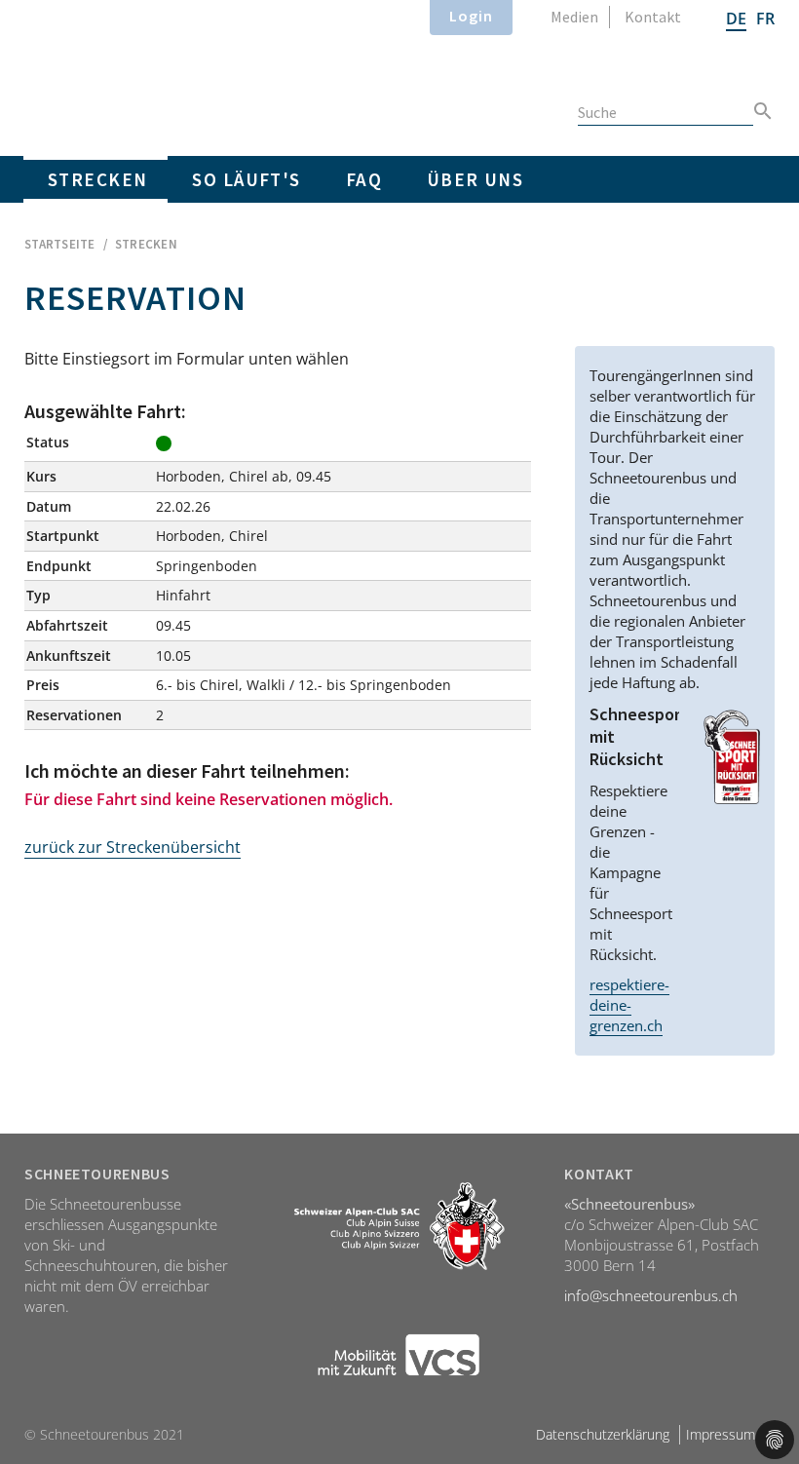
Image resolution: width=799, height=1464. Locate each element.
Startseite (59, 244)
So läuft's (246, 179)
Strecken (97, 179)
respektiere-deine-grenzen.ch (629, 1005)
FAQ (364, 179)
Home (141, 74)
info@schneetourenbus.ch (651, 1295)
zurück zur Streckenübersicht (132, 847)
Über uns (475, 179)
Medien (574, 16)
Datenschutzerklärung (602, 1434)
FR (765, 18)
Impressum (720, 1434)
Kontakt (653, 16)
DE (736, 18)
